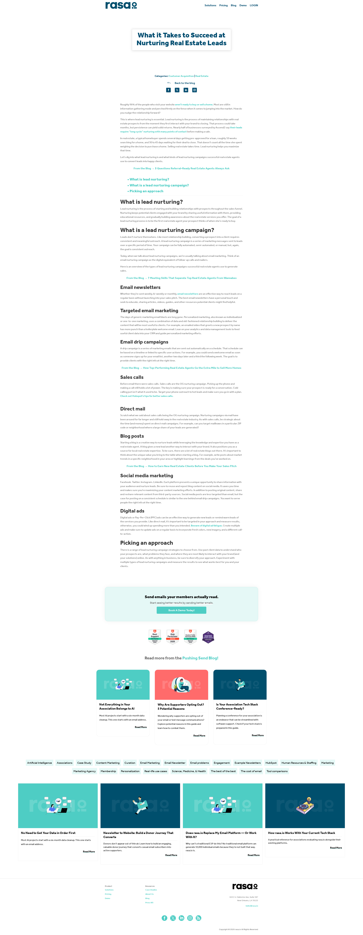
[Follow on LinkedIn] (186, 90)
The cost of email (251, 771)
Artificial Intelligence (39, 762)
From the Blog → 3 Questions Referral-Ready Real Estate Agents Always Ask (182, 168)
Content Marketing (108, 762)
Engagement (222, 762)
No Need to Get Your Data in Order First (48, 833)
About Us (149, 894)
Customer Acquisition (181, 76)
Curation (129, 762)
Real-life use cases (155, 771)
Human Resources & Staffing (299, 762)
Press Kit (149, 903)
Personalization (130, 771)
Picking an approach (146, 191)
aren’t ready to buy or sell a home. (194, 104)
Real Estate (201, 76)
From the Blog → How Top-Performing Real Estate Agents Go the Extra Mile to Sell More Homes (181, 367)
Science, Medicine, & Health (189, 771)
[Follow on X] (177, 90)
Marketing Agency (84, 771)
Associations (64, 762)
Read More (141, 727)
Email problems (199, 762)
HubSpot (271, 762)
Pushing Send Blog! (200, 658)
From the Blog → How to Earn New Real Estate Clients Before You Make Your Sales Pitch (182, 466)
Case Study (84, 762)
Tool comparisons (277, 771)
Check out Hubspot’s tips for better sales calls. (146, 396)
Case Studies (151, 890)
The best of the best (223, 771)
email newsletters (187, 293)
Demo (243, 5)
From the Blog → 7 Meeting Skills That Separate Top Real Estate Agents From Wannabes (181, 278)
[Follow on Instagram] (194, 90)
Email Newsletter (175, 762)
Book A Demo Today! (181, 610)
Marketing (327, 762)
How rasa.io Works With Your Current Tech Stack (301, 833)
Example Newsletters (248, 762)
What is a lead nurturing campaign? (159, 185)
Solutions (210, 5)
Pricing (223, 5)
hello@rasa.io (252, 906)
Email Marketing (150, 762)
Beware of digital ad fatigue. (206, 525)
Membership (108, 771)
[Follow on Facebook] (168, 90)
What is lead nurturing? (149, 179)
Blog (233, 5)
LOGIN (254, 5)
